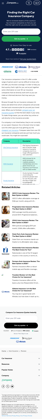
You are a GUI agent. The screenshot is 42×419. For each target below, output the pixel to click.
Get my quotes (19, 39)
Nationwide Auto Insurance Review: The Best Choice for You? (25, 249)
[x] (7, 386)
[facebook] (3, 386)
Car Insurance (7, 358)
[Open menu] (3, 3)
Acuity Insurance (8, 181)
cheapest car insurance (10, 130)
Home (4, 351)
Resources (5, 364)
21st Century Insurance (10, 148)
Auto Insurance (13, 351)
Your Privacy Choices (26, 416)
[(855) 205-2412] (29, 3)
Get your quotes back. (28, 59)
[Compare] (12, 3)
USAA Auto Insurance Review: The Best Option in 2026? (25, 221)
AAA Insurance (8, 164)
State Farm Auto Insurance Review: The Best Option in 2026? (25, 235)
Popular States (7, 370)
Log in (37, 3)
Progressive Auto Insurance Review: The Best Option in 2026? (25, 208)
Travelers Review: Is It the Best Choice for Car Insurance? (23, 276)
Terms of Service (6, 416)
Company (5, 376)
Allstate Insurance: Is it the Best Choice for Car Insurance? (24, 290)
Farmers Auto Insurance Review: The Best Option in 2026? (26, 262)
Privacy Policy (15, 416)
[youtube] (12, 386)
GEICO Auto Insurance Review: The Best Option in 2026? (25, 194)
